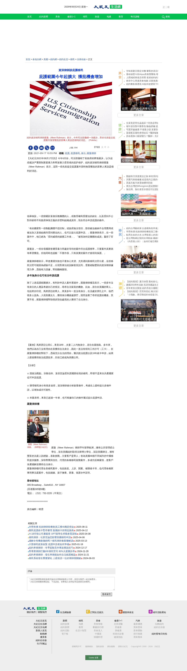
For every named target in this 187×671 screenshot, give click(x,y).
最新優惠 (137, 623)
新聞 (65, 620)
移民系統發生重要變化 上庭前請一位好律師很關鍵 (55, 558)
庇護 (67, 153)
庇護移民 (75, 153)
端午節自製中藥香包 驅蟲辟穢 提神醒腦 (145, 126)
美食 (57, 16)
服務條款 (89, 646)
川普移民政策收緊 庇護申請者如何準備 (49, 544)
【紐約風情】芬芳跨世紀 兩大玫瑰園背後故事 (148, 291)
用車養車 (137, 636)
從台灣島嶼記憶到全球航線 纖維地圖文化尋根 (148, 238)
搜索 (168, 16)
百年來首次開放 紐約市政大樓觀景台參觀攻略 (148, 288)
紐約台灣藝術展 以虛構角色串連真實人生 (146, 228)
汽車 (138, 620)
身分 (83, 153)
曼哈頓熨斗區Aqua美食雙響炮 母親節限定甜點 (148, 74)
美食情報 (98, 623)
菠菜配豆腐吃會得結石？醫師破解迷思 (144, 133)
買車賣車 (137, 627)
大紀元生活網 (40, 623)
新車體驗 (137, 630)
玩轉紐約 (159, 623)
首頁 (29, 16)
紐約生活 (63, 59)
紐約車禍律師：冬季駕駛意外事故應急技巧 (51, 547)
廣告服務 (111, 646)
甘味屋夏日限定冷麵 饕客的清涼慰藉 (144, 71)
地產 (109, 16)
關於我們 (31, 612)
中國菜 (98, 633)
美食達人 (98, 630)
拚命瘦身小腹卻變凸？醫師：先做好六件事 (147, 136)
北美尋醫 (118, 623)
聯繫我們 (42, 612)
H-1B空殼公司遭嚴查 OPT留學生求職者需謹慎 (53, 534)
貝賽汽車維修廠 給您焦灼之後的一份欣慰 (146, 179)
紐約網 (53, 59)
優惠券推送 (128, 612)
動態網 (43, 633)
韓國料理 (98, 636)
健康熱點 (118, 636)
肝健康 (118, 627)
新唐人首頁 (41, 630)
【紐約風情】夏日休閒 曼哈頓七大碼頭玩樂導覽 (149, 281)
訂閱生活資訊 (96, 612)
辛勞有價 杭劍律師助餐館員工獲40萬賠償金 (51, 527)
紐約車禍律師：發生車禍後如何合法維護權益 (52, 554)
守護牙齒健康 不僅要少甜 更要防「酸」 (145, 129)
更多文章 (138, 115)
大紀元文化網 (40, 627)
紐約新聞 (43, 16)
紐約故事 (65, 623)
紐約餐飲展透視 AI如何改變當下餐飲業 (145, 84)
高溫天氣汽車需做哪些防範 (139, 183)
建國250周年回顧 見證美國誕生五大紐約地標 (148, 285)
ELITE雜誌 (42, 643)
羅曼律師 (91, 153)
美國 (46, 59)
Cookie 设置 (93, 657)
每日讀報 (135, 16)
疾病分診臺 (118, 633)
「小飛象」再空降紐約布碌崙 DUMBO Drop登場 (149, 295)
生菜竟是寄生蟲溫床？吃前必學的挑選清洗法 (148, 123)
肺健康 (118, 630)
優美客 (43, 636)
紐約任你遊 (41, 640)
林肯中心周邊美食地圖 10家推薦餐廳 (144, 81)
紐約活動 (65, 630)
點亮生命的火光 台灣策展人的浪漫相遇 (145, 235)
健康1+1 (71, 16)
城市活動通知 (159, 612)
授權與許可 (76, 646)
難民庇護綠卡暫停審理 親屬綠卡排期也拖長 (51, 530)
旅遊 (97, 16)
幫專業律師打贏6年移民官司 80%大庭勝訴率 (52, 551)
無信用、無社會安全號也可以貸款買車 (144, 189)
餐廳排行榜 (98, 627)
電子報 (65, 633)
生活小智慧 (80, 630)
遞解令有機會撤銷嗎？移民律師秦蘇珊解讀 (51, 540)
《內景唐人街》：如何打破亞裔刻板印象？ (147, 241)
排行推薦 (137, 633)
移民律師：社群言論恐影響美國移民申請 (50, 537)
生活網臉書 (65, 612)
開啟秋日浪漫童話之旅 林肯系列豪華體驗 (146, 176)
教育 (121, 16)
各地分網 (36, 59)
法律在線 (81, 59)
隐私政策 (100, 646)
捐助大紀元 (123, 646)
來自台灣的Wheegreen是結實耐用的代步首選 (148, 186)
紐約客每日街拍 (159, 633)
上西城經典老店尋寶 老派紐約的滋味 (144, 77)
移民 (85, 16)
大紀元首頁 (41, 620)
